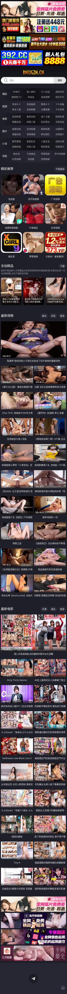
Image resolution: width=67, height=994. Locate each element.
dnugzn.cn (33, 72)
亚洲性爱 (16, 116)
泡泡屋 (31, 159)
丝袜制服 (31, 109)
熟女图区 (45, 134)
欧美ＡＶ (45, 104)
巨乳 (53, 315)
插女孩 (16, 153)
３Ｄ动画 (59, 104)
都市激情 (16, 141)
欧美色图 (45, 128)
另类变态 (59, 121)
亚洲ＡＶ (16, 104)
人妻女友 (45, 141)
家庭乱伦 (31, 141)
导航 (4, 156)
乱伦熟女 (45, 121)
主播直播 (45, 109)
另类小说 (31, 146)
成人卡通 (45, 116)
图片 (4, 131)
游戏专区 (59, 91)
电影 (4, 118)
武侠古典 (59, 141)
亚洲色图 (31, 128)
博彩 (4, 94)
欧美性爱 (59, 116)
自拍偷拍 (31, 104)
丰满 (44, 609)
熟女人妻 (16, 109)
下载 (62, 266)
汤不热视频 (59, 153)
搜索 (60, 80)
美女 (44, 315)
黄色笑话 (45, 146)
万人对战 (45, 91)
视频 (4, 106)
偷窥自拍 (16, 128)
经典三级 (31, 121)
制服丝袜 (16, 121)
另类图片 (59, 134)
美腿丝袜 (16, 134)
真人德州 (31, 91)
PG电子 (16, 91)
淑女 (53, 609)
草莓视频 (45, 153)
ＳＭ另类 (59, 109)
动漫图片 (59, 128)
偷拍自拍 (31, 116)
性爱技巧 (59, 146)
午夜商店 (31, 153)
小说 (4, 143)
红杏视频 (16, 159)
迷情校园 (16, 146)
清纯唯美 (31, 134)
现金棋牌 (45, 97)
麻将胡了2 (17, 97)
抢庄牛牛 (59, 97)
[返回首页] (63, 988)
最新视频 (7, 316)
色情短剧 (45, 159)
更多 (62, 315)
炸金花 (31, 97)
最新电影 (7, 609)
